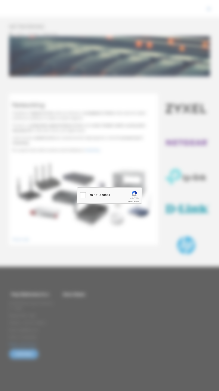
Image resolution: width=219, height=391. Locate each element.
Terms (136, 202)
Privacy (130, 202)
